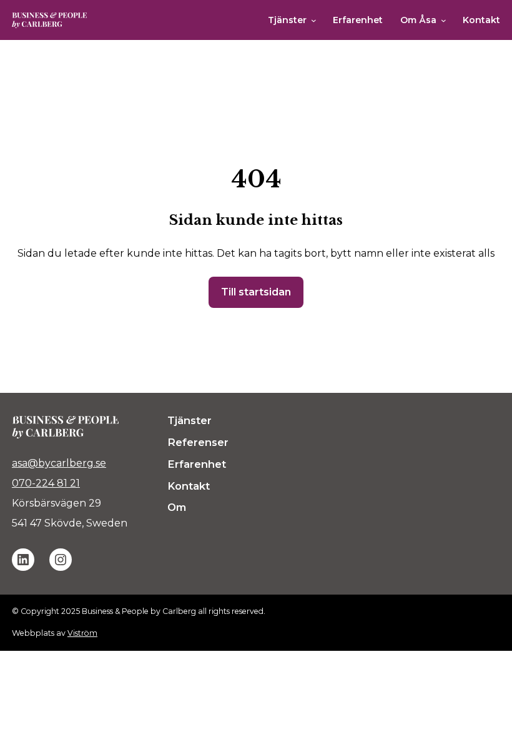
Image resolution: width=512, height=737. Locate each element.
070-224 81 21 (46, 483)
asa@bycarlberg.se (59, 463)
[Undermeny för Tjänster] (314, 20)
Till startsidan (256, 292)
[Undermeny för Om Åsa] (443, 20)
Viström (82, 633)
